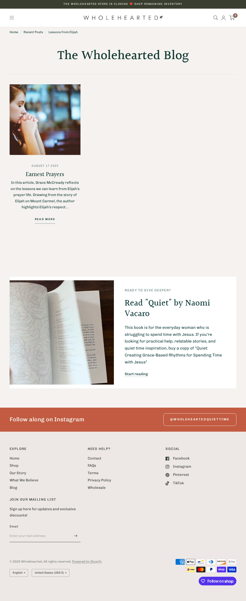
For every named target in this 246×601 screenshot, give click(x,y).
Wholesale (97, 487)
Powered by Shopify (87, 561)
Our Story (18, 473)
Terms (93, 473)
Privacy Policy (99, 480)
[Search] (216, 18)
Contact (94, 458)
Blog (13, 487)
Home (14, 32)
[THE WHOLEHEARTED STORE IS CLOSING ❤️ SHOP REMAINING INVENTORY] (122, 4)
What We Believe (24, 480)
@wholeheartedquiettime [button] (200, 419)
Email (14, 526)
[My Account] (224, 18)
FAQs (92, 465)
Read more (45, 219)
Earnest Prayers (45, 174)
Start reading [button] (136, 374)
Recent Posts (33, 32)
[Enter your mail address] (75, 536)
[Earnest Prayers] (45, 119)
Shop (14, 465)
